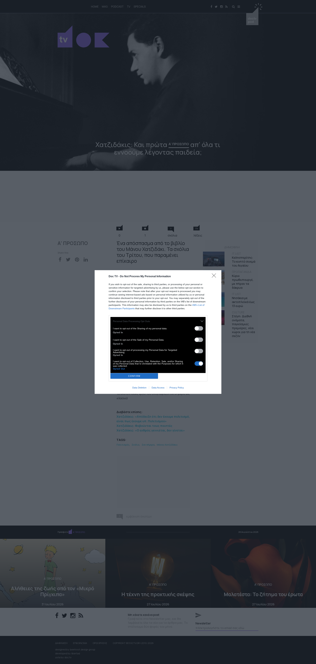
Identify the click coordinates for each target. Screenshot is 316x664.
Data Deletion (139, 387)
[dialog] (158, 332)
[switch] (199, 328)
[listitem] (158, 321)
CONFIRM (134, 376)
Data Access (158, 387)
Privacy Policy (177, 387)
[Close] (215, 276)
